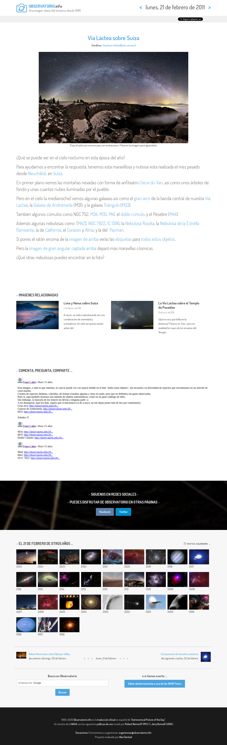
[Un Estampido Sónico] (156, 602)
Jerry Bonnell (158, 724)
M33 (125, 205)
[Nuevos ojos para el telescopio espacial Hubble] (48, 624)
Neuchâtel (37, 173)
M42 (81, 223)
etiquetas (123, 239)
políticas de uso (105, 724)
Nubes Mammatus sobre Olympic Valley (49, 654)
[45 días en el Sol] (48, 579)
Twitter (123, 511)
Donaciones (82, 732)
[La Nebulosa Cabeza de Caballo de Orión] (199, 579)
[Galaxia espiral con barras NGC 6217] (91, 556)
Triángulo (111, 205)
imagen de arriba (84, 239)
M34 (94, 214)
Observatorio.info (83, 719)
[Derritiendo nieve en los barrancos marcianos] (113, 602)
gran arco (142, 198)
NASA (74, 724)
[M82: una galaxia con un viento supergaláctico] (26, 579)
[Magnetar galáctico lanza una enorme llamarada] (69, 602)
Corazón (74, 230)
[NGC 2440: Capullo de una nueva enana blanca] (156, 579)
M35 (103, 214)
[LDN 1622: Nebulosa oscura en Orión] (134, 556)
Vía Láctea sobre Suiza (113, 37)
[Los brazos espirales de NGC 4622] (91, 602)
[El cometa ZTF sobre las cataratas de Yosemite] (69, 556)
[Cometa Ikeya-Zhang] (134, 602)
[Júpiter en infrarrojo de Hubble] (177, 556)
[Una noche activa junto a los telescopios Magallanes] (199, 556)
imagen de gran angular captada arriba (62, 248)
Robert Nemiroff (133, 724)
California (53, 230)
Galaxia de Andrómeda (53, 205)
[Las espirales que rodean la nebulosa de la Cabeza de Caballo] (48, 602)
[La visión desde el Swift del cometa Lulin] (177, 579)
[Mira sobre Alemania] (26, 602)
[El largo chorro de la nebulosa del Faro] (69, 579)
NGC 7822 (97, 223)
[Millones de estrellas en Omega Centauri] (69, 624)
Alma (89, 230)
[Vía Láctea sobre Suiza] (134, 579)
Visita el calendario (197, 543)
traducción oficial (106, 719)
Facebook (104, 511)
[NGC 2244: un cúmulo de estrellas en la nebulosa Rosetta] (113, 556)
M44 (173, 214)
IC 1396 (113, 223)
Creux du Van (151, 182)
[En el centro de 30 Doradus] (199, 602)
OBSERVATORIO (42, 6)
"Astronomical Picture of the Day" (148, 719)
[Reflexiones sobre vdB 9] (156, 556)
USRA (169, 724)
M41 (112, 214)
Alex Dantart (125, 737)
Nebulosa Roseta (139, 223)
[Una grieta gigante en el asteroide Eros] (177, 602)
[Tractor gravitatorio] (91, 579)
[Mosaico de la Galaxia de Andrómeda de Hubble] (26, 556)
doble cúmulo (132, 214)
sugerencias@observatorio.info (135, 732)
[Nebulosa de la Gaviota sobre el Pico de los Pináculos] (48, 556)
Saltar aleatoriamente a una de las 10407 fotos (154, 683)
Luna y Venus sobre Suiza (81, 303)
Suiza (57, 173)
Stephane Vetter (111, 45)
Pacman (117, 230)
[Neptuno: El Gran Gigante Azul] (26, 624)
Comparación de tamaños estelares (179, 654)
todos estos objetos (158, 239)
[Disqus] (113, 418)
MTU (145, 724)
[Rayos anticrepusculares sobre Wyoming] (113, 579)
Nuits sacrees (128, 45)
